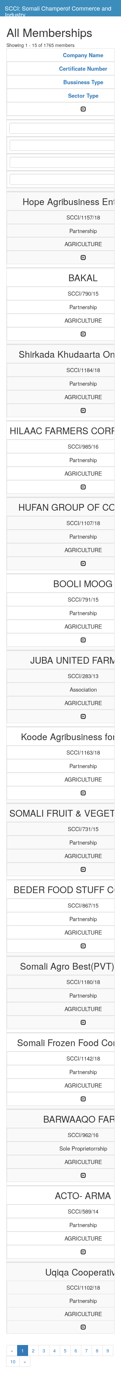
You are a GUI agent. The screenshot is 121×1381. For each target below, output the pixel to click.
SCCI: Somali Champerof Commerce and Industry (58, 10)
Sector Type (83, 95)
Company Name (83, 55)
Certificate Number (83, 68)
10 (12, 1361)
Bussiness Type (83, 82)
